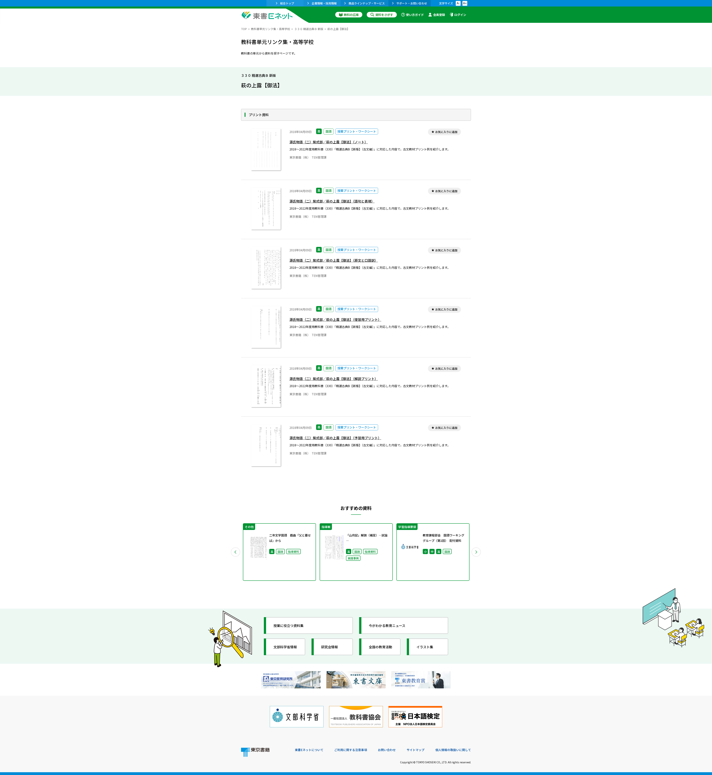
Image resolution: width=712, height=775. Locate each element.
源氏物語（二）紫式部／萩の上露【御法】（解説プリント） (333, 378)
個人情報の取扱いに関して (453, 750)
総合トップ (287, 3)
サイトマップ (415, 750)
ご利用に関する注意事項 (350, 750)
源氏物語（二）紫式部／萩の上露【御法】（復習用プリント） (335, 319)
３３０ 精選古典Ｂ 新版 (308, 29)
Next (476, 552)
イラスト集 (424, 646)
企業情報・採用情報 (324, 3)
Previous (235, 552)
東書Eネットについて (309, 750)
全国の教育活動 (380, 646)
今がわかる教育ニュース (387, 625)
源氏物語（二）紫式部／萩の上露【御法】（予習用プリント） (335, 438)
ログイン (460, 14)
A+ (465, 3)
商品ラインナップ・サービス (367, 3)
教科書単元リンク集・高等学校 (270, 29)
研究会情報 (329, 646)
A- (458, 3)
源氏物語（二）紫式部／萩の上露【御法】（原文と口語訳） (333, 260)
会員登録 (439, 14)
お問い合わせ (387, 750)
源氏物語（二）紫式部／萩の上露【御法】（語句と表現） (332, 201)
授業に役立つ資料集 (288, 625)
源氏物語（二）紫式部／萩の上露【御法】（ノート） (328, 142)
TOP (244, 29)
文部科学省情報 (285, 646)
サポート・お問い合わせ (411, 3)
